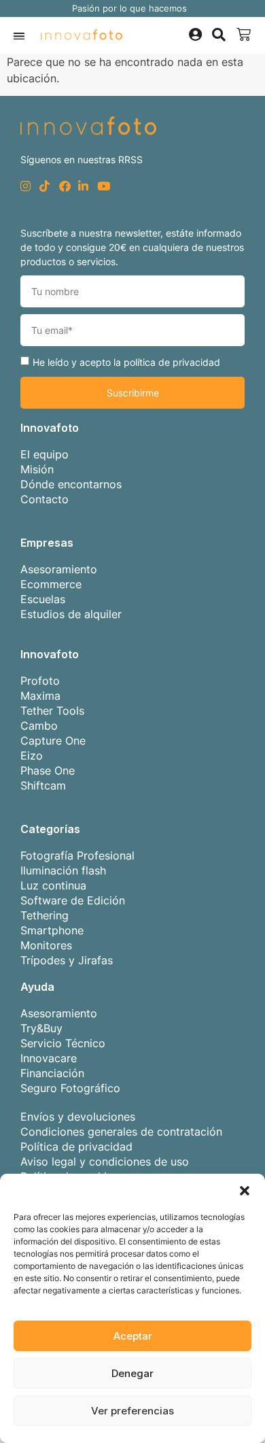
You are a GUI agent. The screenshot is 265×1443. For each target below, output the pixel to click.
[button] (244, 1191)
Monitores (46, 945)
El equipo (44, 454)
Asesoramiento (58, 569)
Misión (37, 469)
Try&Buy (41, 1028)
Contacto (44, 499)
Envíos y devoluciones (77, 1116)
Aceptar (132, 1335)
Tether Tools (52, 710)
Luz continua (53, 885)
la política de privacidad (166, 362)
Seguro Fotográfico (70, 1088)
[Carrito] (243, 34)
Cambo (39, 725)
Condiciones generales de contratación (121, 1131)
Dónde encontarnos (71, 484)
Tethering (44, 915)
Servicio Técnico (62, 1043)
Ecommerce (51, 584)
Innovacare (48, 1058)
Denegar (132, 1373)
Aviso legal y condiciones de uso (104, 1161)
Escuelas (42, 599)
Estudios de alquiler (71, 614)
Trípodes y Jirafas (66, 960)
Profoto (40, 680)
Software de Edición (72, 900)
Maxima (40, 695)
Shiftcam (43, 785)
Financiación (52, 1073)
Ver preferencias (132, 1410)
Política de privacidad (76, 1146)
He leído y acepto (126, 362)
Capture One (53, 740)
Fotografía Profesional (77, 855)
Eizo (31, 755)
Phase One (47, 770)
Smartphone (52, 930)
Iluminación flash (63, 870)
